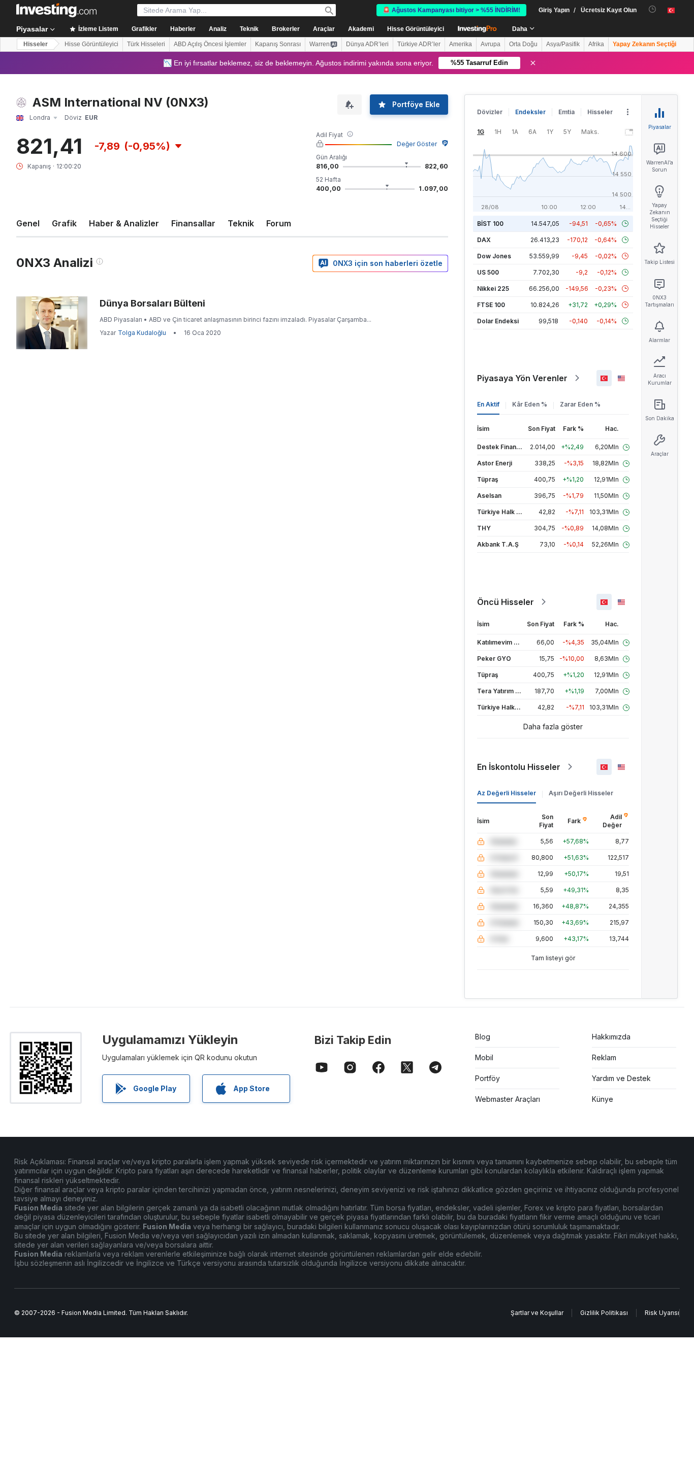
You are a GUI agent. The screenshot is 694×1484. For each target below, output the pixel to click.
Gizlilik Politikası (604, 1313)
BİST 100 (490, 223)
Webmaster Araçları (507, 1099)
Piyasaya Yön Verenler (522, 378)
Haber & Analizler (124, 223)
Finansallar (193, 223)
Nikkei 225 (493, 288)
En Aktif (488, 404)
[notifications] (652, 9)
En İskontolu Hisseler (518, 767)
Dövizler (489, 112)
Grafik (64, 223)
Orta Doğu (523, 44)
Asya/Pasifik (563, 44)
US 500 (488, 272)
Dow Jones (494, 256)
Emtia (566, 112)
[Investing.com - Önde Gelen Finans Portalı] (56, 10)
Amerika (460, 44)
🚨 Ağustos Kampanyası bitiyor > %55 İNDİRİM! (451, 10)
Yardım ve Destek (621, 1078)
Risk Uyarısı (662, 1313)
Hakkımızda (611, 1036)
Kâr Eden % (529, 404)
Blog (482, 1036)
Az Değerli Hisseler (506, 793)
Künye (602, 1099)
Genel (28, 223)
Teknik (241, 223)
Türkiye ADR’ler (418, 44)
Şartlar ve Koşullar (537, 1313)
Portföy (487, 1078)
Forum (278, 223)
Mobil (484, 1057)
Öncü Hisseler (505, 602)
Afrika (596, 44)
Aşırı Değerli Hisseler (581, 793)
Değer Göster (417, 144)
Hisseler (35, 44)
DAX (484, 240)
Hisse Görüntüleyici (415, 28)
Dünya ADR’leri (367, 44)
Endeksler (530, 112)
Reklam (604, 1057)
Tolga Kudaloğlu (142, 332)
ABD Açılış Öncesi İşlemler (210, 44)
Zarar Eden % (580, 404)
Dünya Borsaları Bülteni (152, 303)
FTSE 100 (491, 305)
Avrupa (490, 44)
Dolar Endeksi (498, 321)
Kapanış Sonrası (278, 44)
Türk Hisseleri (146, 44)
